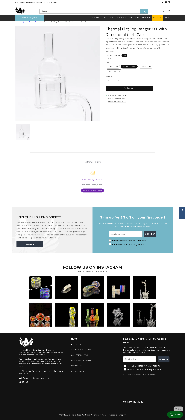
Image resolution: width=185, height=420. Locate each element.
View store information (117, 101)
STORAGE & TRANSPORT (81, 350)
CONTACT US (76, 366)
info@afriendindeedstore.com (29, 2)
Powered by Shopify (116, 415)
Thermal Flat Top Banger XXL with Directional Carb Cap (66, 22)
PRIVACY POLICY (78, 371)
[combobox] (94, 11)
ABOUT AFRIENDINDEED (81, 360)
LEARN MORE (30, 244)
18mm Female (114, 71)
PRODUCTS (76, 344)
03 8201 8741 (51, 2)
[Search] (144, 11)
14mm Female (129, 67)
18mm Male (146, 67)
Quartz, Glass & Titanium (32, 22)
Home (17, 22)
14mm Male (113, 67)
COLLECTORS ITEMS (79, 355)
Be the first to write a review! (92, 190)
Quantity (109, 76)
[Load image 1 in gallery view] (23, 132)
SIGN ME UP (150, 234)
